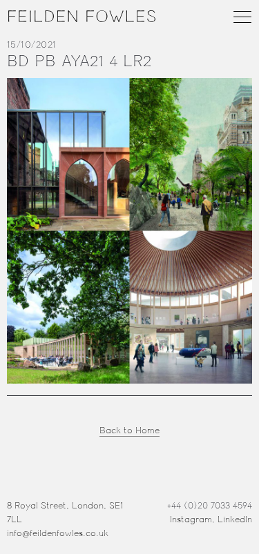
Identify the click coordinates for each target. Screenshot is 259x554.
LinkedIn (235, 519)
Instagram (191, 519)
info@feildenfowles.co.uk (57, 533)
